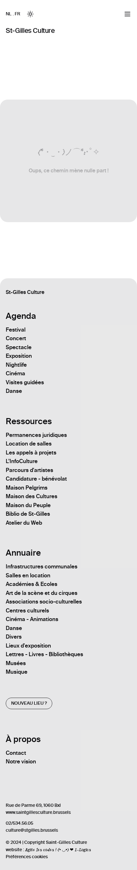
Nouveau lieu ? (29, 703)
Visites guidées (25, 382)
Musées (16, 663)
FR (17, 14)
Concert (16, 338)
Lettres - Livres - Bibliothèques (44, 654)
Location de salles (29, 443)
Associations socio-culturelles (44, 601)
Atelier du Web (24, 523)
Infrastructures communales (41, 566)
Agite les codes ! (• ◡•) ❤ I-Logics (58, 849)
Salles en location (28, 575)
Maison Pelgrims (26, 487)
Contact (16, 753)
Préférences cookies (27, 856)
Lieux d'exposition (28, 645)
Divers (14, 637)
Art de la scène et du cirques (41, 593)
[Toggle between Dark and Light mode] (30, 14)
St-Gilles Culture (30, 30)
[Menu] (127, 14)
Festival (15, 329)
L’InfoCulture (22, 461)
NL (8, 14)
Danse (14, 391)
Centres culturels (27, 610)
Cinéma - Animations (32, 619)
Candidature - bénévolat (36, 479)
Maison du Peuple (28, 505)
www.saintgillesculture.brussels (38, 812)
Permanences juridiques (36, 435)
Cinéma (15, 373)
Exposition (19, 356)
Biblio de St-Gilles (28, 514)
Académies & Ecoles (31, 584)
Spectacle (19, 347)
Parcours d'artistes (29, 470)
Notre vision (21, 761)
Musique (16, 672)
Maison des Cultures (31, 496)
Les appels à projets (31, 452)
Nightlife (16, 365)
